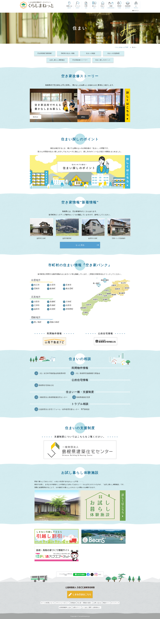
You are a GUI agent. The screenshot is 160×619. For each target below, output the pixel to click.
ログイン (136, 10)
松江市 (37, 285)
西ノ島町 (37, 322)
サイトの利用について (47, 603)
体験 (111, 6)
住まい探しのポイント (102, 60)
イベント (77, 6)
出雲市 (52, 285)
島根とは (69, 6)
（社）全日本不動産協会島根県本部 (52, 373)
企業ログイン (77, 607)
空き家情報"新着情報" (44, 53)
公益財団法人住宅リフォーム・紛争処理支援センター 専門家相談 (64, 409)
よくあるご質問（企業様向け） (91, 607)
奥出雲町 (69, 288)
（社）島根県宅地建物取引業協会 (87, 373)
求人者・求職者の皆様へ (84, 603)
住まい (103, 6)
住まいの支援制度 (114, 53)
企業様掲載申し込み (65, 607)
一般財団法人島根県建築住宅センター (53, 397)
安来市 (68, 285)
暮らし (94, 6)
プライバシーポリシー (62, 603)
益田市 (37, 309)
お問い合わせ (97, 603)
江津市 (37, 305)
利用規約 (73, 603)
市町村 (119, 6)
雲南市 (37, 288)
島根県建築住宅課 (83, 397)
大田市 (37, 302)
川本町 (68, 302)
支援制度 (127, 6)
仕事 (86, 6)
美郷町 (52, 302)
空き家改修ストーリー (80, 60)
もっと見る (80, 245)
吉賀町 (52, 309)
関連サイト (106, 603)
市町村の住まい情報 (68, 53)
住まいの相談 (90, 53)
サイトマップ (115, 603)
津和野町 (69, 309)
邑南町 (52, 305)
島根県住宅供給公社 (46, 385)
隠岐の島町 (54, 322)
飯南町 (52, 288)
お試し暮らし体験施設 (57, 60)
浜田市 (68, 305)
